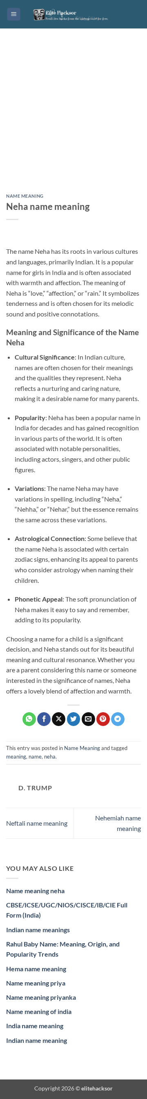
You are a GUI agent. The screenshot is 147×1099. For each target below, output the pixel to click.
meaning (16, 756)
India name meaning (34, 1025)
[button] (13, 14)
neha (50, 756)
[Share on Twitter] (73, 719)
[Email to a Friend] (88, 719)
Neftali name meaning (36, 823)
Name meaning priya (35, 983)
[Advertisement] (73, 117)
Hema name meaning (36, 969)
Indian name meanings (38, 929)
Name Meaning (25, 195)
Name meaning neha (35, 890)
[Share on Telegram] (118, 719)
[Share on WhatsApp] (29, 719)
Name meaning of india (38, 1011)
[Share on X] (58, 719)
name (35, 756)
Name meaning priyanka (41, 997)
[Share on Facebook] (44, 719)
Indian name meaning (36, 1040)
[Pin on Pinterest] (103, 719)
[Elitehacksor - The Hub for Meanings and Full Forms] (73, 14)
